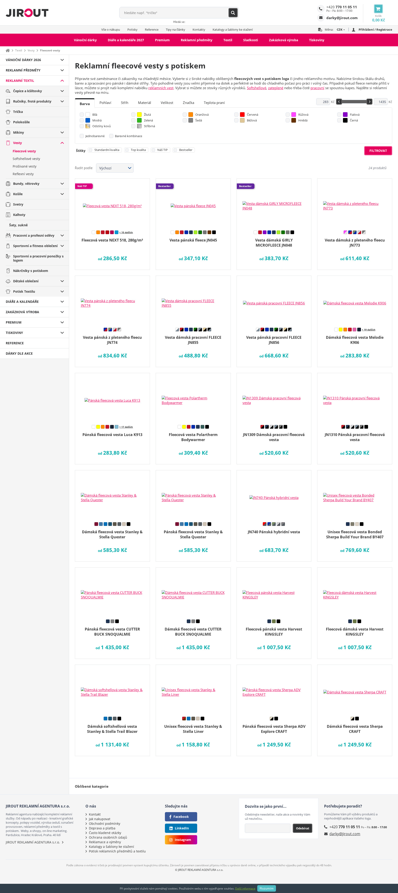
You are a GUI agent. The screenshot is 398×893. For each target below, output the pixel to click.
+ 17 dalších (126, 426)
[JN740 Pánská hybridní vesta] (274, 494)
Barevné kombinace (128, 136)
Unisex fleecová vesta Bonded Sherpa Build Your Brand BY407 (354, 534)
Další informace (245, 888)
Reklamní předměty (196, 40)
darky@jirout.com (344, 833)
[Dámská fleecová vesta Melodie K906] (354, 300)
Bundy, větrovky (26, 183)
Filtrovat (378, 150)
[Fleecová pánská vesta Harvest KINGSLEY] (274, 592)
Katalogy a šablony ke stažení (233, 29)
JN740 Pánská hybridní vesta (274, 531)
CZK (339, 29)
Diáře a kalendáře (22, 301)
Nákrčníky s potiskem (30, 270)
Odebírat (302, 828)
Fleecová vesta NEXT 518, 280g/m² (112, 240)
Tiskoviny (316, 40)
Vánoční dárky (85, 40)
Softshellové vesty (26, 158)
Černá (354, 120)
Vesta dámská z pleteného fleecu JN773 (355, 243)
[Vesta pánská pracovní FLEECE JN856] (274, 300)
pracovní (317, 87)
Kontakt (95, 814)
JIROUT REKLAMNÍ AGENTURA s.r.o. (33, 842)
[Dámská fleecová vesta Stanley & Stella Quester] (112, 494)
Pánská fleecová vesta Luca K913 (112, 434)
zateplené (275, 87)
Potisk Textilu (24, 291)
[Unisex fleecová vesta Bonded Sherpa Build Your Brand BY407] (354, 494)
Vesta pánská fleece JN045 (193, 240)
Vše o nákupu (110, 29)
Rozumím (267, 888)
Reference (151, 29)
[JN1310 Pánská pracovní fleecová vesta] (354, 397)
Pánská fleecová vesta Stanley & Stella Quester (193, 534)
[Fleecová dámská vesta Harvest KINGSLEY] (354, 592)
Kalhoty (19, 214)
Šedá (198, 120)
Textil (227, 40)
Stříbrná (149, 126)
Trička (18, 111)
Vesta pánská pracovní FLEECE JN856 (273, 340)
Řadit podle (84, 168)
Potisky (132, 29)
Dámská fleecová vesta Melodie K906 (354, 340)
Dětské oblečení (25, 281)
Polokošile (21, 122)
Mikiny (18, 132)
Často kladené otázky (105, 833)
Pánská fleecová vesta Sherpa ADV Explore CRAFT (274, 729)
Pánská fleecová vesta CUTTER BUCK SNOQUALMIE (112, 632)
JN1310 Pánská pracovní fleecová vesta (355, 437)
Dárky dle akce (19, 353)
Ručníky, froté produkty (32, 101)
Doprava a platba (102, 828)
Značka (188, 102)
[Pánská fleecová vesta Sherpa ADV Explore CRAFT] (274, 689)
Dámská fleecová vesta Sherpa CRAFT (355, 729)
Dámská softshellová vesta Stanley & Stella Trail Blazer (112, 729)
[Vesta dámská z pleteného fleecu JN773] (354, 203)
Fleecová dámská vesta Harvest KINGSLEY (354, 632)
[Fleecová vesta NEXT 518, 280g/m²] (112, 203)
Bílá (94, 114)
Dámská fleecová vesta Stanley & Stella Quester (112, 534)
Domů (8, 50)
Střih (124, 102)
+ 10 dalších (126, 232)
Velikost (167, 102)
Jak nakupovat (99, 819)
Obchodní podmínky (104, 823)
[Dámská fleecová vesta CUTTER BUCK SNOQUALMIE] (193, 592)
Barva (85, 103)
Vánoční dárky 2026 (23, 60)
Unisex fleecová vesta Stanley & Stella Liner (193, 729)
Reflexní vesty (23, 174)
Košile (18, 194)
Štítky (80, 150)
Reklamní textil (20, 80)
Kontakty (199, 29)
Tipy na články (175, 29)
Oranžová (202, 114)
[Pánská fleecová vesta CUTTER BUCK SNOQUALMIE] (112, 592)
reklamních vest (160, 87)
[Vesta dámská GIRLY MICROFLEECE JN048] (274, 203)
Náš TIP (162, 150)
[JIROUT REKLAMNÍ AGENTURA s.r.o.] (27, 12)
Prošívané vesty (24, 166)
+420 (341, 7)
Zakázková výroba (283, 40)
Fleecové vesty (24, 151)
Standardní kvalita (106, 150)
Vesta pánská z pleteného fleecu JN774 (112, 340)
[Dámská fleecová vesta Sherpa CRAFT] (354, 689)
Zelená (148, 120)
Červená (252, 114)
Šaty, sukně (18, 225)
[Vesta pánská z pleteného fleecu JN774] (112, 300)
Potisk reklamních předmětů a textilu (117, 851)
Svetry (18, 204)
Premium (162, 40)
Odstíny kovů (101, 126)
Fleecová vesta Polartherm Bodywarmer (193, 437)
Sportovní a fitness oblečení (35, 246)
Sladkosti (250, 40)
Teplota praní (214, 102)
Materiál (144, 102)
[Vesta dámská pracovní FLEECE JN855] (193, 300)
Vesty (31, 50)
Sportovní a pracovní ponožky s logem (38, 258)
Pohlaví (105, 102)
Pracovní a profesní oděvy (33, 235)
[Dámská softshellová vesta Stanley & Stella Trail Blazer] (112, 689)
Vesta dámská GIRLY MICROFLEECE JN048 (274, 243)
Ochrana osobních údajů (108, 837)
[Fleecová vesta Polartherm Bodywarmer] (193, 397)
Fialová (355, 114)
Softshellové (256, 87)
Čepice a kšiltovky (27, 91)
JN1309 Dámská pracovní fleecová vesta (274, 437)
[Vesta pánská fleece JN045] (193, 203)
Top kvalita (138, 150)
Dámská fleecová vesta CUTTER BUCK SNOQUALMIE (193, 632)
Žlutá (147, 114)
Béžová (252, 120)
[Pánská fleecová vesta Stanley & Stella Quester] (193, 494)
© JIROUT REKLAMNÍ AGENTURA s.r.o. (199, 870)
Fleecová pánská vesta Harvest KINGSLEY (274, 632)
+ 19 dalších (368, 329)
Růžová (303, 114)
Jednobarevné (95, 136)
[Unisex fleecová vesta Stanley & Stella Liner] (193, 689)
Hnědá (302, 120)
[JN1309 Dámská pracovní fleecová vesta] (274, 397)
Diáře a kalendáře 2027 (126, 40)
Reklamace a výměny (105, 842)
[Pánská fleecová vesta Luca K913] (112, 397)
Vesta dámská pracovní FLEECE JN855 (193, 340)
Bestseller (185, 150)
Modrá (97, 120)
